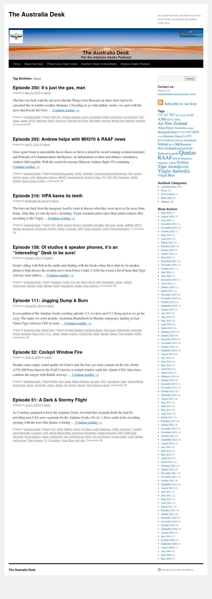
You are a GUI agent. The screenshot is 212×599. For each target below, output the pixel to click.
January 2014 (167, 380)
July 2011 (166, 491)
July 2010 (166, 536)
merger (72, 385)
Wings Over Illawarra (123, 120)
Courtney (36, 433)
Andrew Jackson (71, 117)
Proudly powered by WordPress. (178, 569)
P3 (104, 177)
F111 (48, 333)
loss (66, 436)
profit (130, 436)
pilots (39, 285)
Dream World (135, 381)
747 (53, 429)
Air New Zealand (74, 330)
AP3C (78, 173)
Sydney (183, 162)
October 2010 (168, 525)
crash (123, 381)
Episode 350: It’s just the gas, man (49, 87)
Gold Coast (19, 385)
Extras (164, 190)
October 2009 (168, 540)
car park (94, 381)
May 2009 (166, 558)
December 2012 (169, 428)
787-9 (177, 115)
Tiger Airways (90, 285)
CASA (66, 282)
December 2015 (169, 294)
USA (185, 166)
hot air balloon (32, 436)
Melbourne (183, 144)
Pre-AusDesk (168, 194)
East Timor (38, 333)
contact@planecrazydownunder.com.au (177, 94)
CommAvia (116, 117)
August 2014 (167, 354)
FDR (120, 433)
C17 (180, 132)
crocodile (87, 225)
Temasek (71, 228)
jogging (73, 333)
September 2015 (169, 305)
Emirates (99, 225)
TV (45, 440)
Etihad (178, 136)
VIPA (80, 228)
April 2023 (166, 238)
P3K (109, 177)
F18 (73, 282)
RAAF (51, 120)
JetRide (129, 225)
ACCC (170, 119)
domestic (26, 333)
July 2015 (166, 313)
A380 (162, 119)
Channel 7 (126, 429)
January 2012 (167, 469)
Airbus (177, 119)
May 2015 (166, 320)
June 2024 (166, 220)
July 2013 (166, 402)
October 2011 (168, 480)
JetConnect (19, 285)
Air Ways (87, 429)
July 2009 (166, 551)
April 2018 (166, 283)
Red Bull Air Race (78, 120)
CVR (45, 433)
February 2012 (168, 465)
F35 (141, 117)
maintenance (76, 436)
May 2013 (166, 409)
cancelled (95, 117)
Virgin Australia (92, 228)
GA (78, 282)
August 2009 (167, 547)
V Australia (54, 440)
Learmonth (56, 436)
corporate (136, 330)
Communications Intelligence (110, 173)
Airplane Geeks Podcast (135, 64)
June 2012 (166, 450)
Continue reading (66, 110)
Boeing (77, 225)
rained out (61, 120)
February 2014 (168, 376)
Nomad (31, 285)
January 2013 (167, 424)
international (190, 140)
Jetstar (64, 333)
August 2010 (167, 532)
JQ (65, 385)
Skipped (165, 201)
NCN (88, 436)
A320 (183, 115)
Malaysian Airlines (46, 177)
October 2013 (168, 391)
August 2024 (167, 216)
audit (96, 429)
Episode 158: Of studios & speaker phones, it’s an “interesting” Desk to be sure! (65, 250)
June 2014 (166, 361)
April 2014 (166, 368)
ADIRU (68, 429)
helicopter (40, 385)
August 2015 (167, 309)
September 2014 (169, 350)
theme (113, 333)
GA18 (92, 282)
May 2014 (166, 365)
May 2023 (166, 235)
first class (110, 225)
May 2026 (166, 212)
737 (160, 115)
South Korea (29, 181)
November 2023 (169, 227)
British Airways (80, 381)
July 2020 (166, 272)
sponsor (105, 120)
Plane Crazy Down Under (62, 64)
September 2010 (169, 528)
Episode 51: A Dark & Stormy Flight (50, 400)
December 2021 (169, 261)
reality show (19, 440)
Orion (98, 177)
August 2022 (167, 253)
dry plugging (131, 117)
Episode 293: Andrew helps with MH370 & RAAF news (69, 139)
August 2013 (167, 398)
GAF (98, 282)
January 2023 (167, 249)
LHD (32, 177)
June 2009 (166, 554)
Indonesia (179, 140)
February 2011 (168, 510)
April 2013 (166, 413)
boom (85, 117)
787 (172, 114)
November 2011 (169, 476)
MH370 (62, 177)
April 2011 (166, 502)
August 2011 (167, 487)
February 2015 (168, 331)
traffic (138, 333)
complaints (113, 381)
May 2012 (166, 454)
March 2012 (167, 461)
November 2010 (169, 521)
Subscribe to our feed (179, 103)
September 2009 (169, 543)
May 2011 (166, 499)
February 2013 (168, 421)
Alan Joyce (110, 330)
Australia (88, 173)
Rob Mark (94, 120)
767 (53, 225)
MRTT (138, 225)
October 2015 (168, 302)
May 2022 (166, 257)
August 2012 (167, 443)
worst (106, 385)
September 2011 (169, 484)
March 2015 (167, 328)
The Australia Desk (37, 14)
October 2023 (168, 231)
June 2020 (166, 275)
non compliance (101, 436)
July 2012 (166, 447)
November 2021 (169, 264)
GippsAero (108, 282)
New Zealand (75, 177)
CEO (103, 381)
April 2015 (166, 324)
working (140, 120)
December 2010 (169, 517)
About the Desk (33, 64)
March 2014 (167, 372)
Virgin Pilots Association (116, 228)
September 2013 (169, 395)
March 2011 (167, 506)
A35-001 (56, 117)
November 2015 (169, 298)
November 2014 (169, 342)
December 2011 (169, 473)
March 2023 (167, 242)
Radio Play (48, 330)
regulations (67, 285)
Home (16, 64)
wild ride (80, 440)
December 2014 (169, 339)
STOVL (41, 181)
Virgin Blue (67, 440)
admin (47, 92)
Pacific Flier (85, 333)
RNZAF (17, 181)
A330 (60, 225)
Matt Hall (41, 120)
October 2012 (168, 435)
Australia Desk (32, 117)
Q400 (96, 333)
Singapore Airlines (45, 228)
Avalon (190, 128)
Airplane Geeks (93, 330)
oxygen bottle (118, 436)
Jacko (16, 120)
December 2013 (169, 383)
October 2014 (168, 346)
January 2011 (167, 514)
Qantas (17, 228)
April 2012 (166, 458)
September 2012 (169, 439)
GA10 (84, 282)
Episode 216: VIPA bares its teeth (48, 195)
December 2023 (169, 223)
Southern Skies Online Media (98, 64)
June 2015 (166, 316)
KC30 (32, 120)
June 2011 (166, 495)
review (78, 285)
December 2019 (169, 279)
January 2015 (167, 335)
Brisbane (172, 132)
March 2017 (167, 290)
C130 (186, 132)
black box (105, 429)
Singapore (28, 228)
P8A (115, 177)
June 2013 (166, 406)
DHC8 (16, 333)
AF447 (77, 429)
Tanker (61, 228)
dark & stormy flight (60, 433)
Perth (161, 153)
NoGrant (89, 177)
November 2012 (169, 432)
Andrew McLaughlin (62, 173)
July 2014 (166, 357)
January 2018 (167, 287)
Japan (24, 120)
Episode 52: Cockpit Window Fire (47, 352)
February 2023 (168, 246)
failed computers (107, 433)
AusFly (68, 225)
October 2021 (168, 268)
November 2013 (169, 387)
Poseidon (124, 177)
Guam (30, 385)
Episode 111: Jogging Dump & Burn (50, 300)
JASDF (127, 282)
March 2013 (167, 417)
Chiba (105, 117)
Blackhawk (123, 330)
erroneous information (84, 433)
